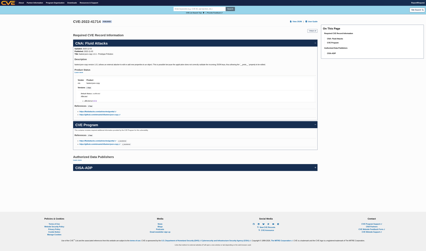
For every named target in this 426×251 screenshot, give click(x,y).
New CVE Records (267, 227)
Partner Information (35, 3)
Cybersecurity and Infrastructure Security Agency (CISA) (225, 241)
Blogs (160, 227)
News (160, 224)
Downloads (72, 3)
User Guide (313, 22)
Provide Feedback (214, 13)
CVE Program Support (371, 224)
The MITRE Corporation (281, 241)
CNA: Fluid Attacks (335, 39)
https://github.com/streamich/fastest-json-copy (99, 115)
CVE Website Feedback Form (371, 229)
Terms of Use (54, 224)
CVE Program (333, 43)
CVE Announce (267, 230)
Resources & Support (89, 3)
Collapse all (312, 31)
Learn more (79, 72)
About (21, 3)
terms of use (135, 241)
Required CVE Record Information (338, 33)
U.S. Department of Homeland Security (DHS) (180, 241)
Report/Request (418, 3)
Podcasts (160, 229)
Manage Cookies (54, 235)
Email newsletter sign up (160, 232)
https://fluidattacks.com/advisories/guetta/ (97, 112)
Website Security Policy (54, 227)
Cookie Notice (54, 232)
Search (230, 9)
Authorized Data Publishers (335, 48)
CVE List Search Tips (194, 13)
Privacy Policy (54, 229)
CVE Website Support (371, 232)
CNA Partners (372, 227)
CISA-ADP (331, 53)
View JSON (297, 22)
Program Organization (55, 3)
